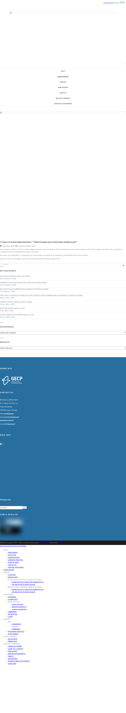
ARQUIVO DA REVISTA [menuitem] (19, 607)
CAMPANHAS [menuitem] (12, 612)
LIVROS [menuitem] (10, 617)
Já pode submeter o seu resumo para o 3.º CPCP (17, 314)
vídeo (34, 246)
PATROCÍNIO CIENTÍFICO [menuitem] (16, 631)
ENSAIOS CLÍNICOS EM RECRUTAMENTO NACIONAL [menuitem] (25, 587)
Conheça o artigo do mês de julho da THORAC (16, 302)
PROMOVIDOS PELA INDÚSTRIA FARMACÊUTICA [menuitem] (28, 582)
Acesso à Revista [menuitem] (17, 604)
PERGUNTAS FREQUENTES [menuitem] (16, 654)
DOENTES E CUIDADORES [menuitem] (12, 644)
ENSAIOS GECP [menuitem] (13, 577)
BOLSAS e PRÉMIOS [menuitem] (10, 636)
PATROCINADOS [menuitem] (13, 634)
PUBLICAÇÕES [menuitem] (8, 594)
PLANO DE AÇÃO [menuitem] (13, 562)
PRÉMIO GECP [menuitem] (12, 641)
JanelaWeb (61, 543)
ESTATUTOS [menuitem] (12, 555)
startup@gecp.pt (9, 424)
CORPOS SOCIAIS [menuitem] (13, 557)
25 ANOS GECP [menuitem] (13, 599)
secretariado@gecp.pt (11, 417)
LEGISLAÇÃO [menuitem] (12, 664)
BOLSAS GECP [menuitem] (12, 639)
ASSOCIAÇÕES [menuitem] (13, 659)
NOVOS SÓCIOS (63, 76)
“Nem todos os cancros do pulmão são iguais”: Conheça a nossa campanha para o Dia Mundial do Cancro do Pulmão (41, 295)
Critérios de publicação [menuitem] (19, 609)
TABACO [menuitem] (11, 656)
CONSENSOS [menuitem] (12, 597)
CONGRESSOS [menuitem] (16, 624)
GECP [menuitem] (6, 550)
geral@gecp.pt (9, 413)
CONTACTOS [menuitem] (12, 565)
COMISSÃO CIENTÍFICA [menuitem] (15, 560)
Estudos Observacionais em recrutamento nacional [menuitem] (24, 580)
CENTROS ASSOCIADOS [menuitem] (16, 567)
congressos (21, 246)
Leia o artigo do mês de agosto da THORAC (15, 276)
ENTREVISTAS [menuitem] (12, 614)
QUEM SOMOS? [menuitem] (13, 552)
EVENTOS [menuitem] (7, 619)
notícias (29, 246)
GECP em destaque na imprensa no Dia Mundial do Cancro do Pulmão (24, 289)
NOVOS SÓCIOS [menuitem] (9, 570)
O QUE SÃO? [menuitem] (12, 575)
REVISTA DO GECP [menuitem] (14, 602)
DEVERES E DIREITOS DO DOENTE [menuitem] (19, 661)
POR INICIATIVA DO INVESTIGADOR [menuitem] (23, 585)
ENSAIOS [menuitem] (7, 572)
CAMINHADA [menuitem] (16, 629)
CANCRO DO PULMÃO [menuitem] (15, 646)
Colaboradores (44, 543)
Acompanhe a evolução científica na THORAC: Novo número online (23, 282)
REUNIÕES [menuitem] (15, 627)
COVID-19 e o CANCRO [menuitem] (15, 649)
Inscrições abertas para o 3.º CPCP (12, 308)
